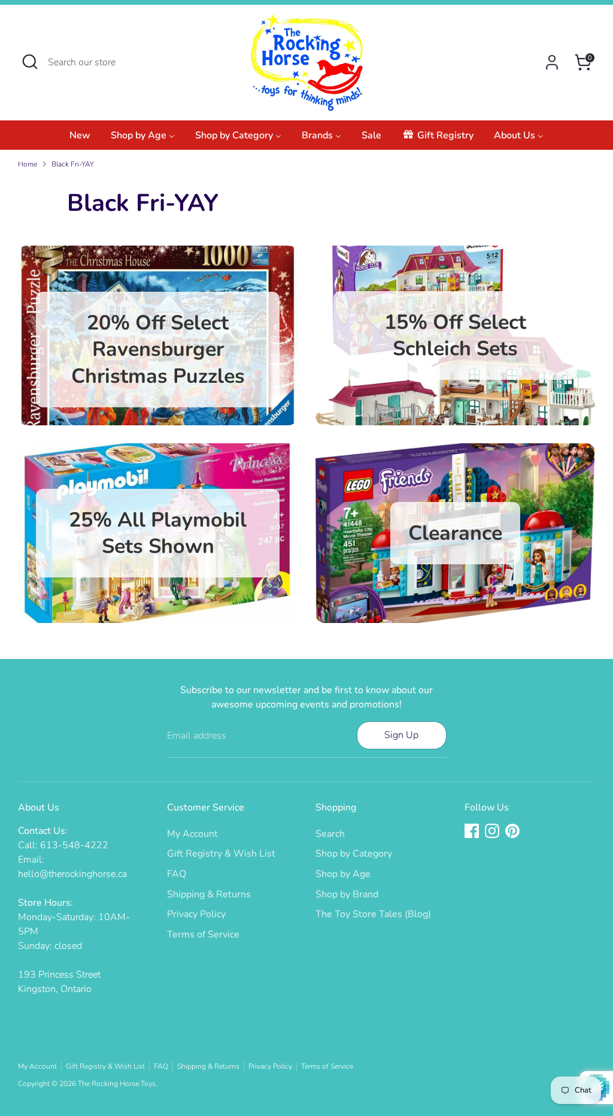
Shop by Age (343, 874)
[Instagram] (492, 831)
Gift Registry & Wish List (221, 853)
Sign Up (401, 735)
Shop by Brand (346, 894)
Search (330, 833)
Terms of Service (203, 934)
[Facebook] (472, 831)
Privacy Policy (196, 914)
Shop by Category (353, 853)
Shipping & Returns (209, 894)
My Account (192, 833)
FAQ (176, 874)
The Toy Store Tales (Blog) (373, 914)
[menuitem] (80, 139)
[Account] (552, 62)
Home (27, 164)
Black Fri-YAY (72, 164)
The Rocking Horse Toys (117, 1083)
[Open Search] (30, 62)
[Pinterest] (512, 831)
